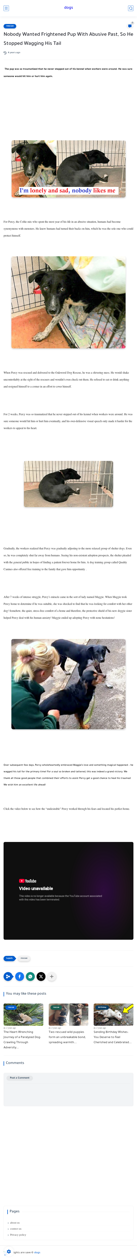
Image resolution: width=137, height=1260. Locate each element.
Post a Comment (19, 1078)
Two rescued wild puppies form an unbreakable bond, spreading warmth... (67, 1037)
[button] (19, 976)
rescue (10, 26)
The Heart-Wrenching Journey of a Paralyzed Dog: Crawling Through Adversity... (22, 1040)
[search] (130, 8)
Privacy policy (18, 1234)
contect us (15, 1228)
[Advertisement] (68, 113)
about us (15, 1222)
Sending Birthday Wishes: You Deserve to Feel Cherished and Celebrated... (113, 1037)
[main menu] (6, 8)
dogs (68, 8)
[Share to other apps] (51, 976)
